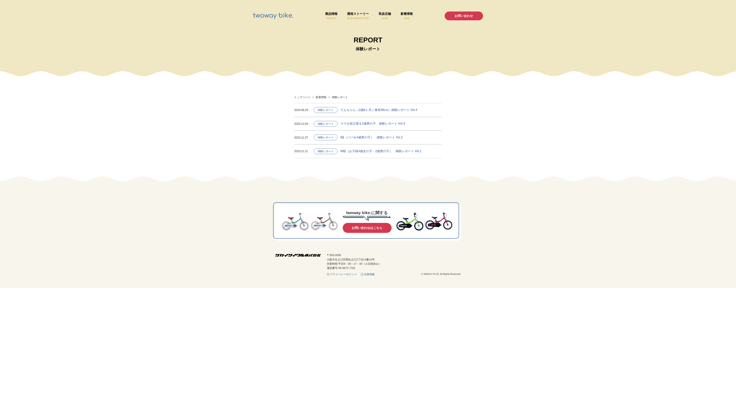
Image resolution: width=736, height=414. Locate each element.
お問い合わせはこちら (367, 227)
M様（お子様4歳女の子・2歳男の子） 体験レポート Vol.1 (380, 151)
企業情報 (369, 274)
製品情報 (331, 15)
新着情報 (407, 15)
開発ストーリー (358, 15)
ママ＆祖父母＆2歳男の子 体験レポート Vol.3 (372, 123)
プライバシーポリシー (343, 274)
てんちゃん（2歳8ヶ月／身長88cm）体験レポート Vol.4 (378, 110)
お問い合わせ (464, 15)
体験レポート (326, 110)
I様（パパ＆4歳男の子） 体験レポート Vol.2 (371, 137)
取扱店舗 (385, 15)
